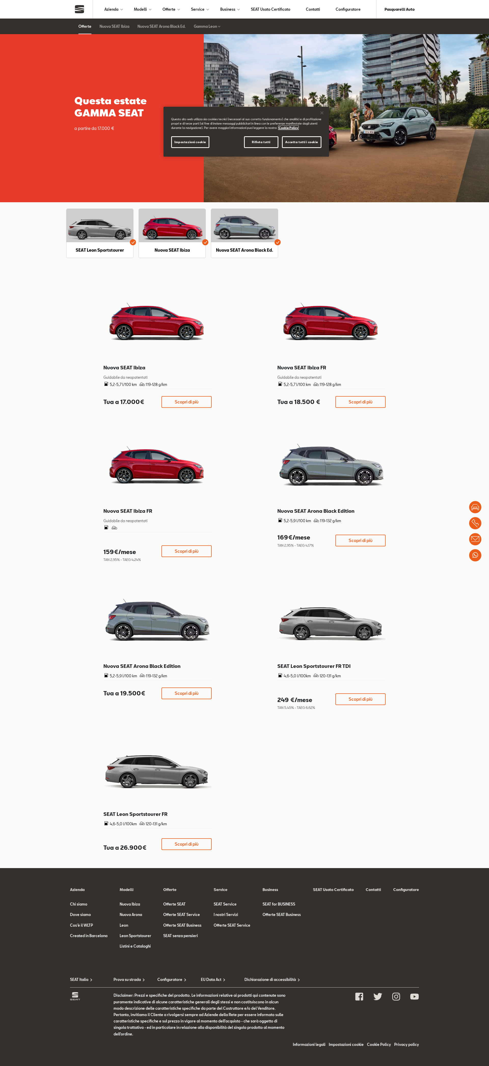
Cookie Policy (379, 1044)
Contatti (313, 9)
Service (198, 9)
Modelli (140, 9)
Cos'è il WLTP (81, 925)
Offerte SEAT (174, 904)
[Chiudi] (322, 112)
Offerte (168, 9)
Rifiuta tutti (261, 142)
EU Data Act (211, 979)
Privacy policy (406, 1044)
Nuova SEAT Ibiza (114, 26)
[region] (246, 132)
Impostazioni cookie (190, 142)
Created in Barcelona (88, 936)
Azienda (111, 9)
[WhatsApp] (475, 555)
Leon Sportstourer (135, 936)
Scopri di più (186, 401)
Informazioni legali (309, 1044)
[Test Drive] (475, 507)
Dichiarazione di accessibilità (266, 979)
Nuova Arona (131, 914)
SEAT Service (225, 904)
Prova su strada (127, 979)
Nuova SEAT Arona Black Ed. (162, 26)
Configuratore (348, 9)
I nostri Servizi (226, 914)
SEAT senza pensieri (180, 936)
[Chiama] (475, 523)
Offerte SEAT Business (182, 925)
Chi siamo (78, 904)
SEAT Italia (79, 979)
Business (227, 9)
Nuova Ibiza (130, 904)
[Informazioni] (475, 539)
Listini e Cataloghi (135, 946)
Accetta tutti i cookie (301, 142)
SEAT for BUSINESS (279, 904)
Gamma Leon (205, 26)
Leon (124, 925)
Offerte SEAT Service (181, 914)
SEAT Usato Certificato (270, 9)
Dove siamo (80, 914)
